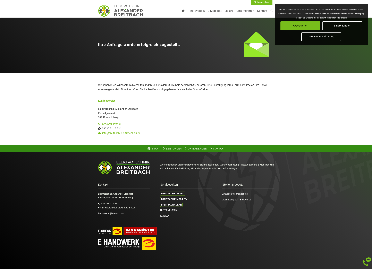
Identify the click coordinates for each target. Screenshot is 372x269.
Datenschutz (117, 213)
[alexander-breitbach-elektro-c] (120, 11)
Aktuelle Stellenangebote (235, 193)
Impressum (104, 213)
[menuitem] (262, 2)
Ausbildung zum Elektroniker (237, 199)
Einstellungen (342, 25)
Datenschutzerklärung (321, 36)
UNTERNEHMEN (168, 210)
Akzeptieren (300, 25)
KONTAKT (165, 216)
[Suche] (271, 10)
